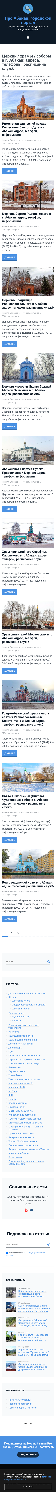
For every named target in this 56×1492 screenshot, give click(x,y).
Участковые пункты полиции (24, 1079)
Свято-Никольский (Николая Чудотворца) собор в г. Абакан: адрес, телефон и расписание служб (25, 801)
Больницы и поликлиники (22, 1039)
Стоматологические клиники (24, 1055)
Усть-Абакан (15, 1075)
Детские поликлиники (20, 1043)
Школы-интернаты (22, 1008)
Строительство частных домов (25, 1122)
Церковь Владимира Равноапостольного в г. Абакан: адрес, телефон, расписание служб (28, 303)
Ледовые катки (16, 1107)
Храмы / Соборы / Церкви (22, 1141)
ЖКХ (10, 1095)
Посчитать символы (19, 1400)
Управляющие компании (22, 1114)
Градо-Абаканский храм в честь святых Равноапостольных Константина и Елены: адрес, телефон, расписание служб (25, 719)
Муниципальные (21, 1016)
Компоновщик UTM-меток (22, 1407)
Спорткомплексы (17, 1103)
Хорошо (28, 1486)
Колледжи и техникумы (21, 1036)
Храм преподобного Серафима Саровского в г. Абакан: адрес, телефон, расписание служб (24, 555)
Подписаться (28, 1454)
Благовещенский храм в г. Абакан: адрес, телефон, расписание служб (28, 884)
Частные (16, 1020)
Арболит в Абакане (18, 1153)
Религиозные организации (23, 1145)
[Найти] (48, 961)
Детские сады (16, 1013)
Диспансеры (15, 1047)
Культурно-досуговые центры (24, 1118)
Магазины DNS (16, 1087)
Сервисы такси (16, 1071)
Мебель (12, 1091)
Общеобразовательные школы (29, 1004)
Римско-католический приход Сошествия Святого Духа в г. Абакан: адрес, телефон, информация (24, 129)
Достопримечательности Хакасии (27, 993)
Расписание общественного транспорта (23, 1026)
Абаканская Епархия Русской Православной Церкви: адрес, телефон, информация (24, 472)
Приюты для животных (21, 1133)
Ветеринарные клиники (21, 1137)
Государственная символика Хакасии (28, 1149)
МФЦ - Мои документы (20, 1111)
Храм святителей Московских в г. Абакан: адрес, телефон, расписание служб (27, 638)
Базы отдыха (15, 1157)
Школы (12, 997)
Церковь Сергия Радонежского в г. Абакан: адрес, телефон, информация (26, 217)
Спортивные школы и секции (24, 1063)
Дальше (9, 171)
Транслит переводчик (20, 1403)
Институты (14, 1032)
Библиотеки (14, 1067)
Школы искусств (21, 1000)
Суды (11, 1051)
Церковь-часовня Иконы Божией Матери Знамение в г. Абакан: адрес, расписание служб (26, 390)
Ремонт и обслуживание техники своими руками (26, 1162)
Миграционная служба (20, 1083)
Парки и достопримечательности (26, 1059)
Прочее (12, 1099)
